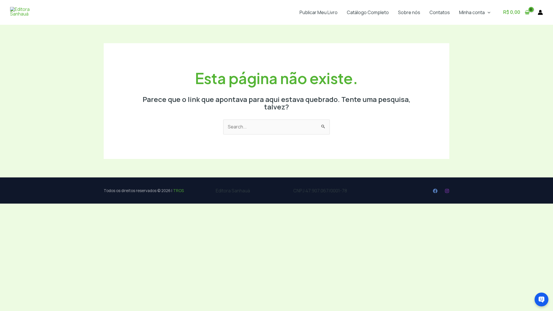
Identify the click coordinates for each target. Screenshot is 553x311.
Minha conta (472, 12)
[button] (487, 12)
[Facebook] (435, 191)
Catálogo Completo (368, 12)
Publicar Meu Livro (319, 12)
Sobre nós (409, 12)
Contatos (439, 12)
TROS (178, 190)
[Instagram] (447, 191)
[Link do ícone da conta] (540, 12)
